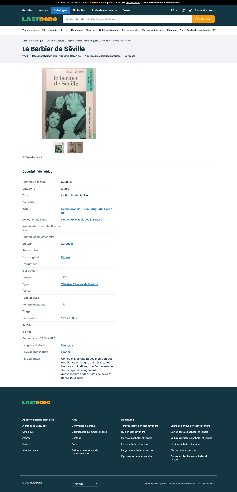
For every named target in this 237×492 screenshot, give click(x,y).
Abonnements (30, 450)
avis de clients (133, 2)
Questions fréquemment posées (89, 431)
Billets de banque (109, 30)
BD (43, 30)
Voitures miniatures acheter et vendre (191, 437)
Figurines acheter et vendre (136, 456)
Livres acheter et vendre (135, 444)
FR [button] (172, 10)
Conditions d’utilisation (155, 483)
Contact (76, 437)
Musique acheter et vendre (185, 444)
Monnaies (53, 30)
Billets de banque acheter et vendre (190, 425)
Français (67, 345)
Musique (172, 30)
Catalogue (60, 10)
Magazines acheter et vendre (137, 450)
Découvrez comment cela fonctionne (161, 2)
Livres (64, 30)
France (66, 352)
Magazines (77, 30)
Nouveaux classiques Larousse (103, 55)
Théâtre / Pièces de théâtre (79, 284)
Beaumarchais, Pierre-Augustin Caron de (56, 55)
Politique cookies (206, 483)
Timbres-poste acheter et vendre (139, 425)
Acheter (27, 10)
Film (181, 30)
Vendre (43, 10)
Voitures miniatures (153, 30)
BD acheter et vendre (133, 431)
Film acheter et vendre (183, 450)
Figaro (65, 257)
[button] (190, 10)
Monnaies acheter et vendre (136, 437)
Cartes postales (130, 30)
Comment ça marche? (84, 425)
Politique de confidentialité (182, 483)
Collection (79, 10)
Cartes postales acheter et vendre (189, 431)
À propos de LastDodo (34, 425)
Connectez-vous (205, 10)
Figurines (91, 30)
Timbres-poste (30, 30)
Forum (127, 10)
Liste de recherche (104, 10)
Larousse (130, 55)
